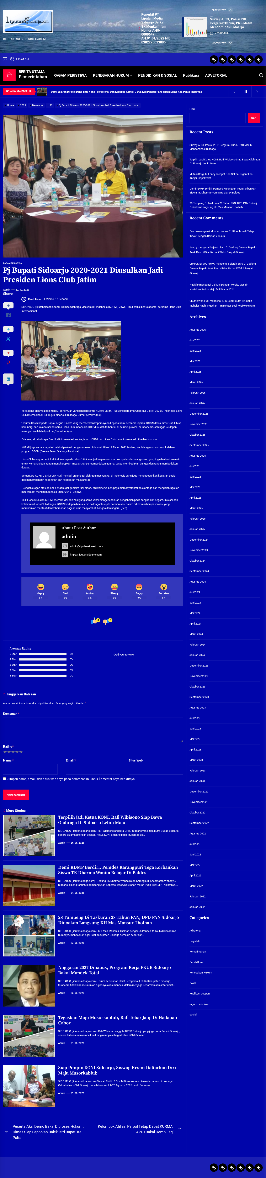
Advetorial (195, 930)
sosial (193, 1014)
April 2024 (195, 623)
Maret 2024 (196, 634)
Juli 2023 (195, 718)
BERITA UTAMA (33, 74)
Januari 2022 (197, 906)
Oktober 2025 (197, 434)
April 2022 (195, 875)
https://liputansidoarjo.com (86, 554)
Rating (8, 746)
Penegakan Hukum (201, 972)
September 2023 (199, 697)
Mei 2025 (195, 487)
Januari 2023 (197, 780)
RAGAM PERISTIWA (70, 75)
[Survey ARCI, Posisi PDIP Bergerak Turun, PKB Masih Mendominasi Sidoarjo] (194, 27)
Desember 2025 (199, 413)
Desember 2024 (199, 539)
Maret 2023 (196, 760)
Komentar (11, 714)
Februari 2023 (198, 770)
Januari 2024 (197, 655)
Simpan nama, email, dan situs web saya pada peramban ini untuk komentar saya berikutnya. (71, 779)
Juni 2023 (195, 728)
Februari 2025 (198, 518)
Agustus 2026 (198, 329)
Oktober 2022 (197, 812)
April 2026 (195, 371)
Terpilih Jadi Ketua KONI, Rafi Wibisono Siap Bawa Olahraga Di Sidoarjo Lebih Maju (110, 820)
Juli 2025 (195, 466)
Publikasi (191, 75)
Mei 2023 (195, 739)
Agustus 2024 (198, 581)
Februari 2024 (198, 644)
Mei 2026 (195, 361)
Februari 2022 (198, 896)
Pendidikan (196, 962)
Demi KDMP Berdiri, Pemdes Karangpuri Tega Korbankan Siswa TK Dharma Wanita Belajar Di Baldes (118, 870)
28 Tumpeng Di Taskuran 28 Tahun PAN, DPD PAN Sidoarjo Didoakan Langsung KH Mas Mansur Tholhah (118, 920)
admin (6, 289)
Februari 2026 (198, 392)
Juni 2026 (195, 350)
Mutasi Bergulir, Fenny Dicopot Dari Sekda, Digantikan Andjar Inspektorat (221, 176)
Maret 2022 (196, 885)
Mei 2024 (195, 613)
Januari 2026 (197, 403)
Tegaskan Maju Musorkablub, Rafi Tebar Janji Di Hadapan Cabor (117, 1020)
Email (71, 760)
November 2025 (199, 424)
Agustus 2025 (198, 455)
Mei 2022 (195, 864)
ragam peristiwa (12, 263)
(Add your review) (123, 654)
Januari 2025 (197, 529)
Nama (8, 760)
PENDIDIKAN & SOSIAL (157, 75)
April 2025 (195, 497)
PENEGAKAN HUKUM (111, 75)
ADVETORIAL (216, 75)
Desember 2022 (199, 791)
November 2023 (199, 676)
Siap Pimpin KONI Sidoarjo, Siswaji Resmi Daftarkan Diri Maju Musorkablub (117, 1070)
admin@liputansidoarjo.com (86, 546)
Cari (192, 109)
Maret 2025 (196, 508)
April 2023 (195, 749)
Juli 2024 (195, 592)
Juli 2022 (195, 843)
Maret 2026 (196, 382)
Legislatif (195, 941)
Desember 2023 (199, 665)
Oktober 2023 (197, 686)
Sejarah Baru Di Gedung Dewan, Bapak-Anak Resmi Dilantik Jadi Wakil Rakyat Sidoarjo (223, 268)
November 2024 (199, 550)
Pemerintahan (198, 951)
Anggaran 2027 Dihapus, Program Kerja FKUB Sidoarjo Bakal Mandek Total (114, 970)
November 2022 (199, 801)
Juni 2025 (195, 476)
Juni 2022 (195, 854)
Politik (193, 983)
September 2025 (199, 445)
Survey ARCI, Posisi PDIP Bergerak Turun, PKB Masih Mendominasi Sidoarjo (231, 23)
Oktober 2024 (197, 560)
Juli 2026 (195, 340)
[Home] (9, 75)
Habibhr (194, 284)
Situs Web (136, 760)
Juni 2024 (195, 602)
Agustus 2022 (198, 833)
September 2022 (199, 822)
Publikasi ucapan (200, 993)
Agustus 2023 (198, 707)
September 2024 (199, 571)
